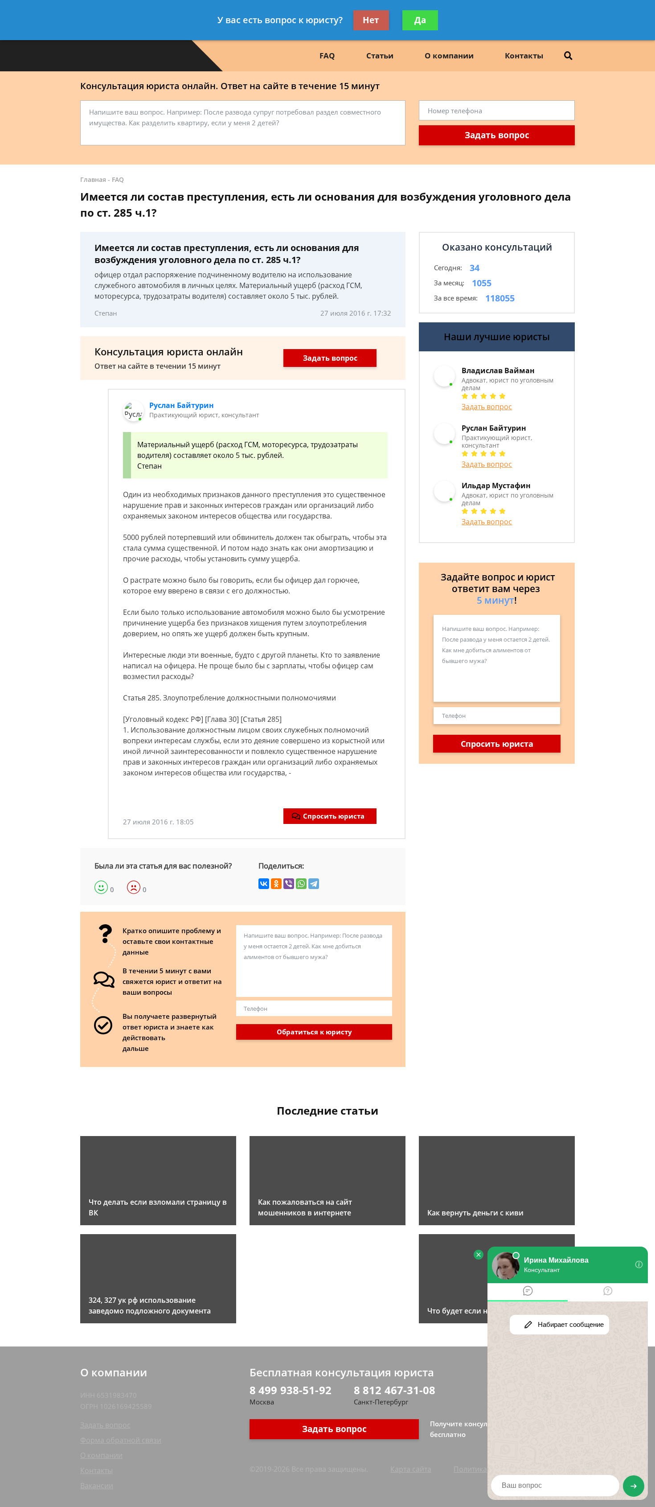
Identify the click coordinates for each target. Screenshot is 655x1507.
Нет (371, 20)
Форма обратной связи (120, 1440)
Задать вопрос (497, 135)
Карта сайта (410, 1469)
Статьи (379, 55)
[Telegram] (313, 883)
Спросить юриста (333, 815)
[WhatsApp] (301, 883)
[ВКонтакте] (263, 883)
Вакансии (96, 1486)
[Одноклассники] (276, 883)
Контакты (524, 55)
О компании (449, 55)
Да (420, 20)
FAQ (327, 55)
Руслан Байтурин (181, 405)
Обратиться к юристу (314, 1031)
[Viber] (288, 883)
